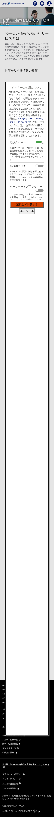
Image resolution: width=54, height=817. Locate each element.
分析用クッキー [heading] (19, 165)
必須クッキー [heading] (18, 142)
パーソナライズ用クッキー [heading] (26, 186)
